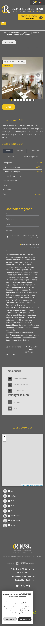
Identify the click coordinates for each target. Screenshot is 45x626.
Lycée (13, 511)
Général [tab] (8, 151)
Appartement (34, 33)
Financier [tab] (10, 157)
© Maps (29, 485)
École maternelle (16, 501)
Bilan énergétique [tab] (31, 157)
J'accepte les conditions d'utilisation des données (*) (25, 237)
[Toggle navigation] (3, 23)
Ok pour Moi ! (25, 619)
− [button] (4, 439)
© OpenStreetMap (38, 485)
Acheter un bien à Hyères (18, 33)
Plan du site (6, 556)
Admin (39, 556)
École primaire (15, 506)
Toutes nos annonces (22, 559)
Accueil (4, 33)
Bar (12, 491)
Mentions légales (16, 556)
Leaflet (23, 485)
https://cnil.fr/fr (32, 305)
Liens (33, 556)
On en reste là (24, 593)
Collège (13, 496)
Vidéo (8, 107)
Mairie (13, 525)
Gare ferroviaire (15, 516)
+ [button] (4, 436)
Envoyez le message (30, 245)
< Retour (9, 42)
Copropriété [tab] (35, 151)
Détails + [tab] (21, 151)
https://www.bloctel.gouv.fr (26, 330)
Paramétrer (10, 619)
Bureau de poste (16, 520)
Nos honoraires (26, 556)
